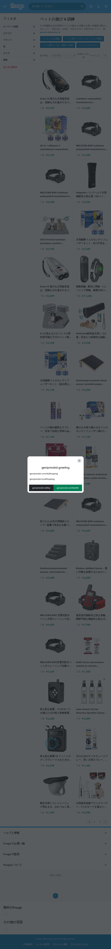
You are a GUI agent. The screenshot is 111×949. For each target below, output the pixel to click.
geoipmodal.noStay (41, 488)
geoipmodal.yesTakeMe (68, 488)
